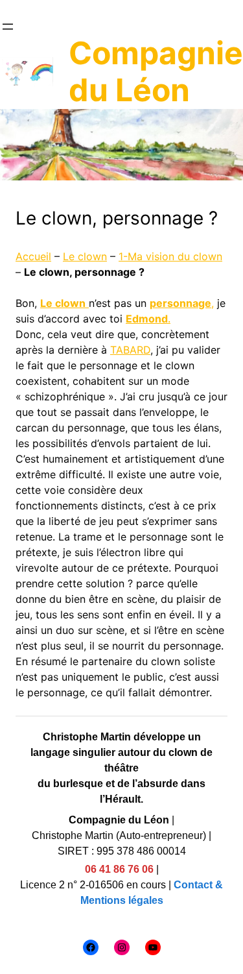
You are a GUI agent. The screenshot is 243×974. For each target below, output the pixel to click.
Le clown (85, 256)
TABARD (130, 349)
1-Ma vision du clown (170, 256)
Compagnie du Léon (156, 72)
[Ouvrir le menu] (8, 26)
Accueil (33, 256)
